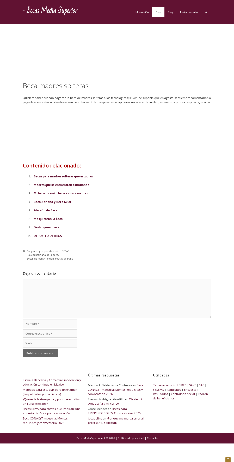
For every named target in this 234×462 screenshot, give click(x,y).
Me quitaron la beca (48, 219)
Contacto (152, 438)
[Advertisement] (117, 56)
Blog (170, 12)
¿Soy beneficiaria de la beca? (43, 254)
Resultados (160, 394)
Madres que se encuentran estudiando (61, 185)
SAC (201, 385)
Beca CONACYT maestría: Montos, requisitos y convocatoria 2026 (115, 389)
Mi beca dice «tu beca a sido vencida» (61, 193)
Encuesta (190, 390)
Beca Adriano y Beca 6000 (52, 202)
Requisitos (174, 390)
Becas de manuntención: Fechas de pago (50, 258)
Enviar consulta (189, 12)
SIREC (182, 385)
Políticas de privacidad (131, 438)
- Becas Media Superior (50, 10)
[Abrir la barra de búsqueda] (206, 12)
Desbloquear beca (46, 227)
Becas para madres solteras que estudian (63, 176)
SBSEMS (158, 390)
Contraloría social (183, 394)
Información (142, 12)
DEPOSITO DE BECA (48, 236)
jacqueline (95, 418)
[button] (228, 459)
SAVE (192, 385)
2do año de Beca (46, 210)
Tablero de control (165, 385)
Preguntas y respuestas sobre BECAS (48, 251)
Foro (158, 12)
